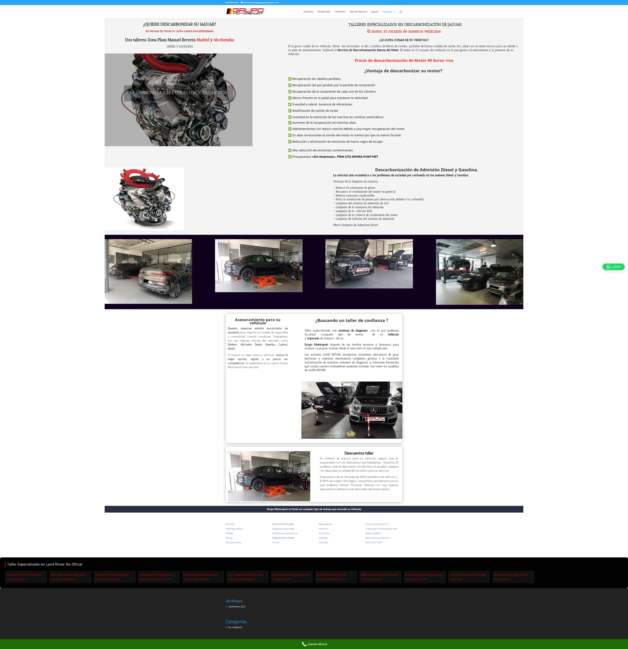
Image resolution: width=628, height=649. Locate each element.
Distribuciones (234, 542)
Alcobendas (323, 11)
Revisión (230, 524)
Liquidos (323, 542)
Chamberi (340, 11)
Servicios (387, 11)
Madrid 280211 (373, 533)
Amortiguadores (234, 528)
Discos (229, 537)
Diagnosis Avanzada (283, 528)
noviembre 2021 (237, 606)
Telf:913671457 (373, 542)
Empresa (308, 11)
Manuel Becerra (358, 11)
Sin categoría (235, 627)
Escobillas (324, 533)
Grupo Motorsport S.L (377, 524)
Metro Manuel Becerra (377, 537)
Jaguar (374, 11)
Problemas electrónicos (285, 533)
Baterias (323, 528)
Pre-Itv (275, 542)
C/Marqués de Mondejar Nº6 (381, 528)
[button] (613, 267)
